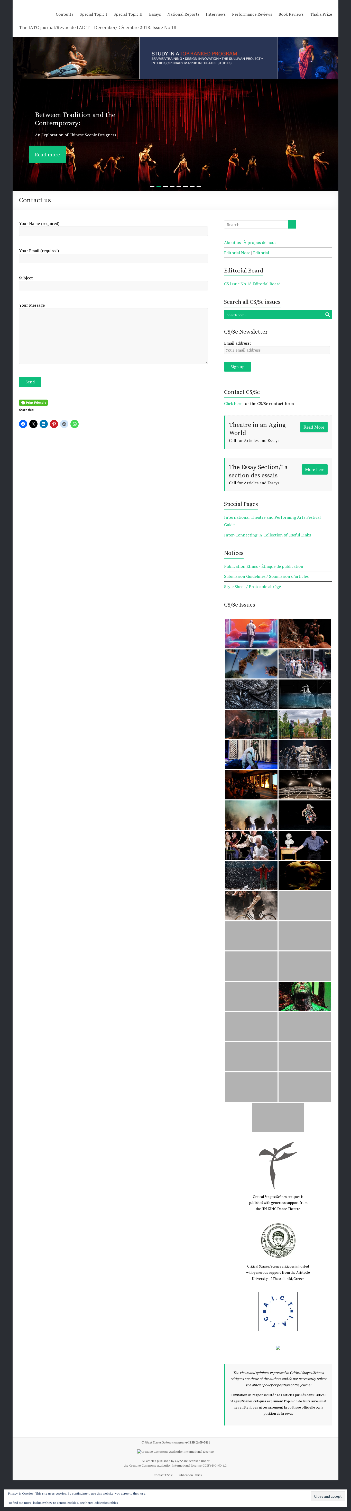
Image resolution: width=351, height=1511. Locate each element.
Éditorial (261, 253)
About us (232, 242)
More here (314, 469)
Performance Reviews (252, 14)
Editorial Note (237, 253)
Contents (64, 14)
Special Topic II (128, 14)
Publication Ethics (190, 1475)
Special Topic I (93, 14)
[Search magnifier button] (327, 314)
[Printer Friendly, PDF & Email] (33, 402)
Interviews (216, 14)
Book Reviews (291, 14)
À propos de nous (260, 242)
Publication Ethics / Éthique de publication (263, 566)
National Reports (183, 14)
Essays (155, 14)
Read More (313, 427)
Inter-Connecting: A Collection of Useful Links (267, 535)
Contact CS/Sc (163, 1475)
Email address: (237, 343)
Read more (47, 147)
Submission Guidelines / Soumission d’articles (266, 576)
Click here (233, 403)
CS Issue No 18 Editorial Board (252, 284)
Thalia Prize (321, 14)
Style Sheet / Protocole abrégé (252, 586)
